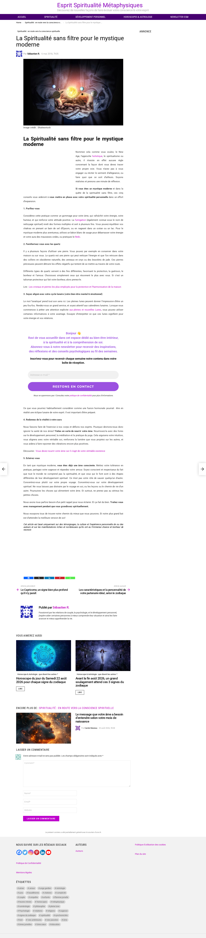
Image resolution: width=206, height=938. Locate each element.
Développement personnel (91, 17)
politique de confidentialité (80, 395)
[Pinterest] (60, 578)
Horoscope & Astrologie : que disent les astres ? (37, 674)
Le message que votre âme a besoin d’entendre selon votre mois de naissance (99, 718)
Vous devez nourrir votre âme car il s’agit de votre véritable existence (70, 451)
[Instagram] (30, 852)
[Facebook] (28, 578)
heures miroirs (25, 902)
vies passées (52, 920)
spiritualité (45, 915)
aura (21, 893)
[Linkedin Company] (42, 852)
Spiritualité (50, 17)
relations (38, 911)
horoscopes (42, 902)
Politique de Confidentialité (28, 863)
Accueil (22, 17)
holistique (97, 156)
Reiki (77, 237)
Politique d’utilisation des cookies (150, 844)
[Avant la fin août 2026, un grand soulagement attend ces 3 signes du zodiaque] (103, 655)
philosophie (40, 906)
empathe (34, 897)
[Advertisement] (48, 171)
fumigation (80, 220)
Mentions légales (24, 872)
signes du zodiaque (27, 915)
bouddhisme (33, 893)
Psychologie (24, 911)
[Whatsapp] (70, 578)
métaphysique (58, 902)
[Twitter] (25, 852)
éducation (55, 924)
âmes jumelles (25, 924)
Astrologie (60, 888)
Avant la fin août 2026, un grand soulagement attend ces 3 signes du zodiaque (100, 682)
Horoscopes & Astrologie (138, 17)
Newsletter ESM (179, 17)
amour (32, 888)
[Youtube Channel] (48, 852)
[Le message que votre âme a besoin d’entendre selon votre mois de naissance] (43, 728)
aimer (21, 888)
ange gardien (45, 888)
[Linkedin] (49, 578)
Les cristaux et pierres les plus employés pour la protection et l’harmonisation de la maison (75, 287)
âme (65, 920)
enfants (46, 897)
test (20, 920)
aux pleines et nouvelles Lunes (85, 309)
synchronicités (61, 915)
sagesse (64, 911)
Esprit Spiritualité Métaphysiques (100, 5)
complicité (61, 893)
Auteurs (79, 851)
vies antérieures (34, 920)
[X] (39, 578)
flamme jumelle (61, 897)
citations (48, 893)
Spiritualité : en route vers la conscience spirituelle (76, 708)
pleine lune (54, 906)
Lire (20, 689)
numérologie (24, 906)
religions (51, 911)
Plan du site (140, 854)
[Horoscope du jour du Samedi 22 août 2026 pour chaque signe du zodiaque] (43, 655)
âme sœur (41, 924)
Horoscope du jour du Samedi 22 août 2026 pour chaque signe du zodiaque (41, 680)
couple (22, 897)
